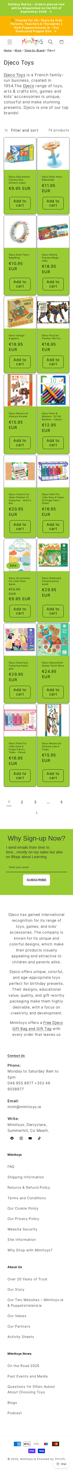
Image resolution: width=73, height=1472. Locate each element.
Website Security (22, 1229)
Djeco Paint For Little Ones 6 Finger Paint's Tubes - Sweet (18, 748)
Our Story (16, 1289)
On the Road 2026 (23, 1366)
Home (8, 50)
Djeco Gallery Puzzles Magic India (50, 257)
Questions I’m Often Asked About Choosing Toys (31, 1389)
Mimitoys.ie (28, 1459)
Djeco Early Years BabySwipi (52, 178)
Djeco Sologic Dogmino (17, 337)
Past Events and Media (27, 1376)
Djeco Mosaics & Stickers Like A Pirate (51, 746)
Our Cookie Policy (23, 1208)
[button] (9, 42)
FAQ (10, 1166)
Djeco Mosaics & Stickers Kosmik (18, 415)
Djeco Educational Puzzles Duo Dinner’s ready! (19, 179)
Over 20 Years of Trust (27, 1279)
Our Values (17, 1316)
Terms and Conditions (26, 1198)
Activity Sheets (20, 1337)
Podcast (14, 1413)
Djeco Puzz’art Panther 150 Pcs (51, 337)
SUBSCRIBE (36, 880)
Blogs (12, 1402)
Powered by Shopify (51, 1459)
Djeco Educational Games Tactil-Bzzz (53, 664)
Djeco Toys (14, 74)
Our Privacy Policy (23, 1219)
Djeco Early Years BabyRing (19, 256)
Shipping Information (25, 1177)
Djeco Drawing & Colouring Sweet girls (18, 665)
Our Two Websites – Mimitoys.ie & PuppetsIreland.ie (35, 1302)
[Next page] (36, 813)
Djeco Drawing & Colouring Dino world (51, 581)
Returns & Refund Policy (28, 1187)
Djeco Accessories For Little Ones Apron (19, 581)
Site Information (21, 1239)
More (18, 50)
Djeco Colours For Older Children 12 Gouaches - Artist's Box (20, 499)
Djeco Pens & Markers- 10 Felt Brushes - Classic (52, 416)
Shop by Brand (34, 50)
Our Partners (18, 1326)
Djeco (28, 85)
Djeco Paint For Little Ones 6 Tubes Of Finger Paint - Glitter (53, 499)
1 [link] (9, 802)
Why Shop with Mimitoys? (29, 1250)
